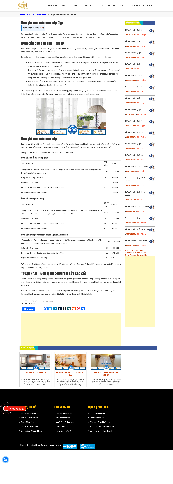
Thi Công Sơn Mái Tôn (64, 413)
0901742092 (131, 148)
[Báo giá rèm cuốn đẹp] (35, 361)
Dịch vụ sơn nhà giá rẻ (29, 413)
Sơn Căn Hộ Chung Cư (29, 418)
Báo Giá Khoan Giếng (97, 418)
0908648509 (131, 200)
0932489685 (131, 57)
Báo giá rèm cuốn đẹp (35, 373)
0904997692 (131, 46)
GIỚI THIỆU (147, 6)
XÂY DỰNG (89, 6)
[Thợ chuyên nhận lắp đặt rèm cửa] (70, 361)
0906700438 (131, 126)
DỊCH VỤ (77, 6)
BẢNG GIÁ (65, 6)
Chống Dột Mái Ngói (97, 413)
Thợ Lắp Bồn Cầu (62, 426)
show (41, 28)
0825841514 (131, 69)
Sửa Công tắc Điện (63, 418)
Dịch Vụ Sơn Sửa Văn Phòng (31, 431)
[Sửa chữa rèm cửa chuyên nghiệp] (106, 361)
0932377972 (131, 114)
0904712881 (131, 234)
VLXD (122, 6)
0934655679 (131, 137)
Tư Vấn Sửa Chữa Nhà (29, 426)
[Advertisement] (71, 330)
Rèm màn (41, 14)
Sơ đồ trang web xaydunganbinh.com (104, 426)
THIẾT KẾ (100, 6)
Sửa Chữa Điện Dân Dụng (65, 422)
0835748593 (131, 103)
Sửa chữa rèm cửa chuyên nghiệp (106, 374)
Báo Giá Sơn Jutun (28, 422)
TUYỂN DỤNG (134, 6)
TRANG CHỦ (53, 6)
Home (22, 14)
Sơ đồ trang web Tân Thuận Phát (102, 431)
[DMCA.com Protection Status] (70, 446)
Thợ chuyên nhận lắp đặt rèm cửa (70, 374)
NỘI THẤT (111, 6)
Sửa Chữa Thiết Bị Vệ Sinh (100, 422)
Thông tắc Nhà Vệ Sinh (64, 431)
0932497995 (131, 80)
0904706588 (131, 245)
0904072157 (131, 160)
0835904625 (131, 35)
